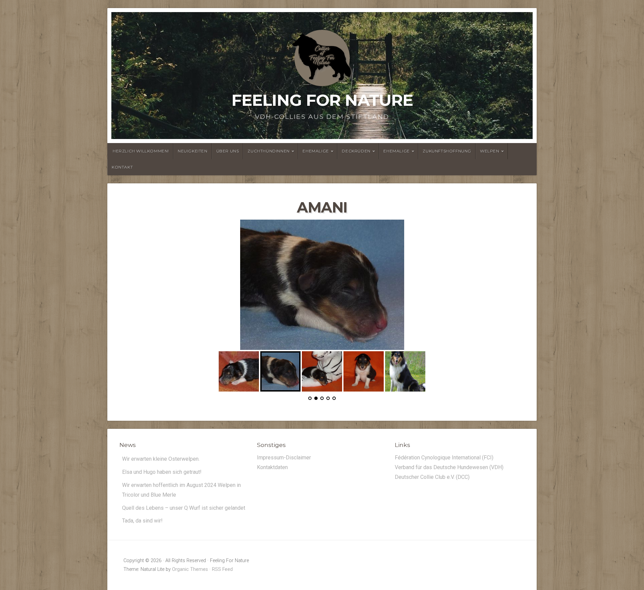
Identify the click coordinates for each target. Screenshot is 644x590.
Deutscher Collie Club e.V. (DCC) (432, 457)
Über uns (227, 150)
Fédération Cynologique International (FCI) (444, 438)
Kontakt (122, 167)
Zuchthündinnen (268, 150)
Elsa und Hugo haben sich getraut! (162, 453)
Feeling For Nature (322, 100)
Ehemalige (316, 150)
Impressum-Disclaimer (284, 438)
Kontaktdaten (272, 448)
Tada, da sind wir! (142, 501)
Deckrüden (356, 150)
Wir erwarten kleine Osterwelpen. (161, 440)
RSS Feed (222, 550)
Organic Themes (190, 550)
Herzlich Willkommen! (141, 150)
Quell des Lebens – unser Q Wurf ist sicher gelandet (183, 488)
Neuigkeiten (193, 150)
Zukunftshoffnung (447, 150)
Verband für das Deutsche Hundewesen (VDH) (449, 448)
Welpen (489, 150)
